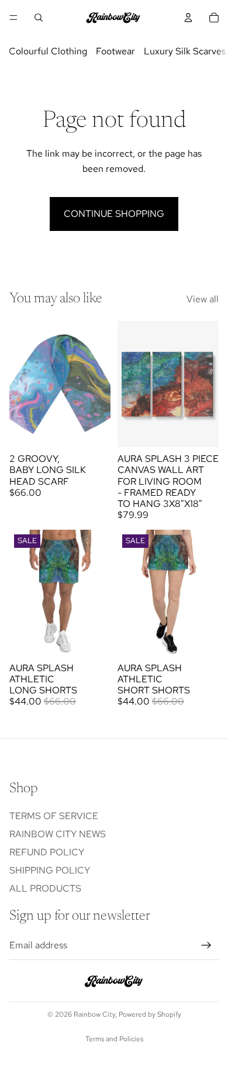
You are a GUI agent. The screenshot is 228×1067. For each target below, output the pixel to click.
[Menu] (13, 17)
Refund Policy (46, 852)
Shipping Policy (49, 870)
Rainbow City (94, 1014)
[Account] (188, 17)
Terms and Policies (114, 1039)
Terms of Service (53, 815)
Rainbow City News (57, 834)
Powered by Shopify (150, 1014)
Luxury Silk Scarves (185, 51)
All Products (45, 888)
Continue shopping (114, 214)
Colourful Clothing (48, 51)
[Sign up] (206, 945)
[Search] (38, 17)
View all (202, 299)
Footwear (115, 51)
